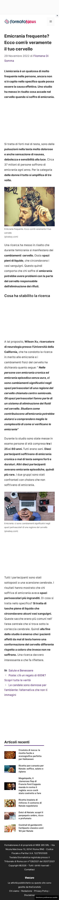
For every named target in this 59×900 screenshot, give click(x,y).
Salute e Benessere (21, 670)
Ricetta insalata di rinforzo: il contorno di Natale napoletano (30, 802)
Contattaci (29, 869)
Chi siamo (14, 891)
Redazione (26, 891)
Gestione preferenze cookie (46, 897)
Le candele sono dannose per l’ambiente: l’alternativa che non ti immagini (25, 689)
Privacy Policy (41, 891)
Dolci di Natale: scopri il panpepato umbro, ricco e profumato (31, 815)
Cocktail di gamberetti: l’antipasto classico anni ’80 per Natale (31, 828)
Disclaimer (29, 895)
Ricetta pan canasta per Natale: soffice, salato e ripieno (31, 768)
